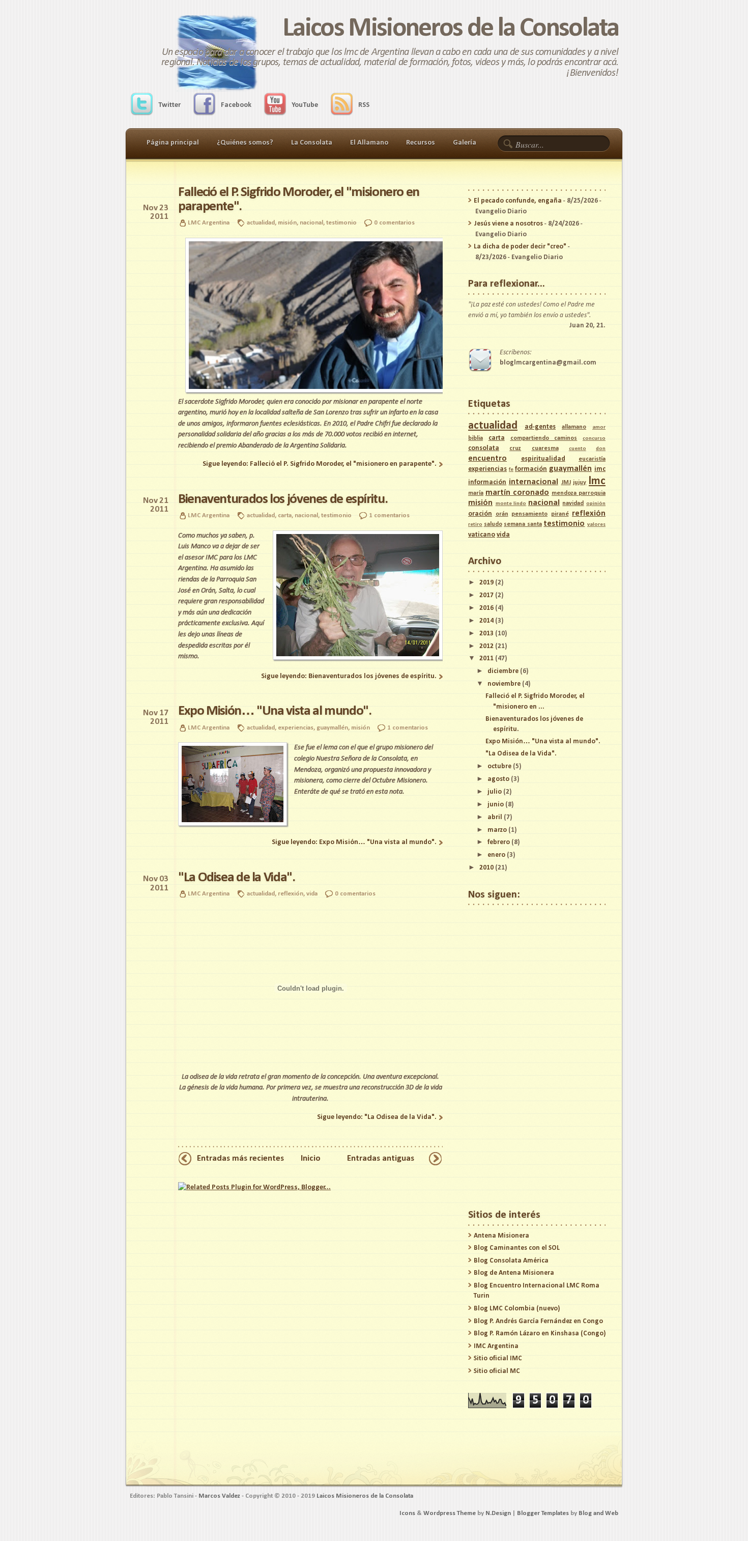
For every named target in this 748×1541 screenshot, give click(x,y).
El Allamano (369, 143)
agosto (498, 779)
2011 (486, 658)
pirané (560, 514)
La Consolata (311, 143)
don (601, 449)
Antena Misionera (501, 1235)
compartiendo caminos (544, 438)
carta (285, 515)
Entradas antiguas (380, 1158)
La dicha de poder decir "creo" (520, 246)
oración (480, 514)
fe (511, 469)
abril (494, 817)
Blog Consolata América (511, 1260)
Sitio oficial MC (497, 1371)
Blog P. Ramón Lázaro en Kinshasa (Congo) (540, 1333)
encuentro (487, 459)
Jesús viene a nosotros (508, 223)
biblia (475, 438)
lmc (597, 481)
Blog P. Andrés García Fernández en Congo (538, 1321)
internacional (533, 482)
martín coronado (517, 493)
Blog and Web (598, 1513)
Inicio (311, 1158)
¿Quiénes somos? (245, 143)
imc (600, 469)
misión (287, 222)
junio (495, 804)
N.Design (498, 1513)
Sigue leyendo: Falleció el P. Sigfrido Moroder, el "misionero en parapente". (320, 464)
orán (502, 514)
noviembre (504, 684)
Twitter (169, 105)
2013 (486, 633)
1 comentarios (389, 515)
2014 (486, 621)
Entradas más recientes (240, 1158)
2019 (486, 582)
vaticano (481, 534)
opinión (596, 504)
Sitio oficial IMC (498, 1358)
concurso (594, 438)
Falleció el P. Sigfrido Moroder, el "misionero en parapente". (298, 199)
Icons (407, 1513)
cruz (515, 448)
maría (475, 493)
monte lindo (511, 504)
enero (496, 855)
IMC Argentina (496, 1346)
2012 (486, 646)
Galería (464, 143)
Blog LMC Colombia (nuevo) (517, 1308)
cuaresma (545, 448)
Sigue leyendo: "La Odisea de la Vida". (377, 1117)
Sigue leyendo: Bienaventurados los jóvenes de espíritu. (349, 676)
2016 (486, 608)
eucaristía (592, 459)
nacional (311, 222)
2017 (486, 595)
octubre (499, 766)
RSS (363, 105)
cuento (577, 449)
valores (596, 524)
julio (494, 792)
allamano (574, 427)
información (487, 482)
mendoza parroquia (579, 493)
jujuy (579, 483)
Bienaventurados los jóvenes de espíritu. (282, 499)
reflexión (290, 893)
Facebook (236, 105)
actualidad (261, 222)
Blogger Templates (543, 1513)
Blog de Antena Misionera (514, 1273)
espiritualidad (543, 459)
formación (531, 469)
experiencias (295, 727)
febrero (498, 842)
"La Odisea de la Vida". (236, 878)
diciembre (503, 671)
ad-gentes (540, 427)
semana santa (523, 524)
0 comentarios (394, 222)
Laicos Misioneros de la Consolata (450, 28)
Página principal (173, 143)
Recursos (420, 143)
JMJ (566, 483)
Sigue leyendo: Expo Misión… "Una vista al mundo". (354, 842)
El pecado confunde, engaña (518, 201)
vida (312, 893)
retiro (475, 524)
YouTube (305, 105)
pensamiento (529, 514)
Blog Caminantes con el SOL (517, 1248)
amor (599, 427)
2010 (486, 867)
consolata (483, 448)
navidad (573, 503)
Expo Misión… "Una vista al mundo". (274, 711)
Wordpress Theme (449, 1513)
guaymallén (332, 727)
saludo (493, 524)
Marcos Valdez (219, 1496)
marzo (497, 830)
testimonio (341, 222)
